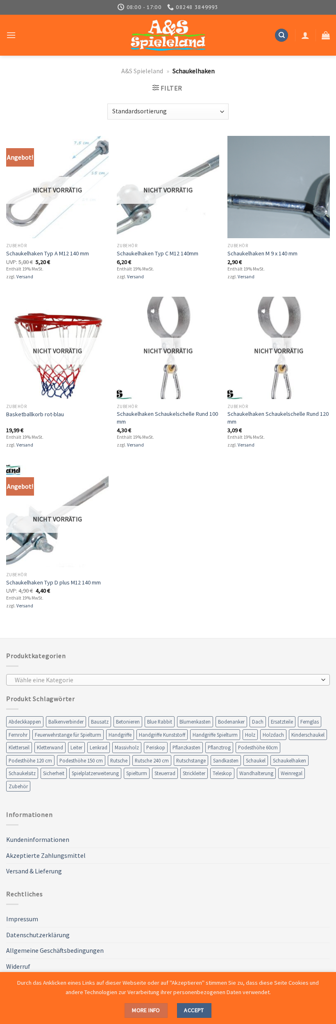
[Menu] (11, 35)
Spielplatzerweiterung (95, 773)
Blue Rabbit (159, 721)
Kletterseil (19, 747)
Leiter (76, 747)
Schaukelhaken (289, 760)
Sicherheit (53, 773)
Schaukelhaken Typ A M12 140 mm (47, 253)
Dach (257, 721)
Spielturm (136, 773)
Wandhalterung (256, 773)
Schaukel (256, 760)
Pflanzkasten (186, 747)
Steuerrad (164, 773)
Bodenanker (231, 721)
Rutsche (118, 760)
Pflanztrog (219, 747)
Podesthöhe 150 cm (81, 760)
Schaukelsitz (22, 773)
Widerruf (18, 966)
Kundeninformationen (37, 839)
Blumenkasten (195, 721)
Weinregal (291, 773)
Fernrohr (18, 734)
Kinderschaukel (308, 734)
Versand (24, 277)
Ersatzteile (282, 721)
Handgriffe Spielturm (215, 734)
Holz (250, 734)
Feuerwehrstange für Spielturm (68, 734)
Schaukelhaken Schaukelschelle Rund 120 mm (278, 417)
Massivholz (127, 747)
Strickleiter (194, 773)
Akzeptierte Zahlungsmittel (46, 855)
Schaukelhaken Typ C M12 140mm (157, 253)
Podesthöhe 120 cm (30, 760)
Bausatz (100, 721)
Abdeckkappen (25, 721)
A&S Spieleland (142, 71)
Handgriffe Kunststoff (162, 734)
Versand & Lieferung (34, 871)
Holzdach (273, 734)
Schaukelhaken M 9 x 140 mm (262, 253)
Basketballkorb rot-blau (35, 414)
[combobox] (168, 680)
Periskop (155, 747)
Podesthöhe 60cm (258, 747)
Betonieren (128, 721)
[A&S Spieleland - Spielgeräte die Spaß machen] (168, 35)
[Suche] (281, 35)
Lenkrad (98, 747)
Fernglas (309, 721)
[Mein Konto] (305, 35)
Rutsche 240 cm (152, 760)
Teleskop (222, 773)
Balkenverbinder (66, 721)
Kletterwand (50, 747)
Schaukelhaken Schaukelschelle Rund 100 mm (167, 417)
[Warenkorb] (326, 35)
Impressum (22, 919)
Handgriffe (120, 734)
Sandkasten (225, 760)
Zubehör (18, 786)
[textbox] (166, 680)
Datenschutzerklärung (38, 935)
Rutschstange (191, 760)
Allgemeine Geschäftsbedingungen (55, 950)
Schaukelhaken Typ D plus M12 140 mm (53, 582)
